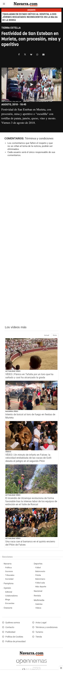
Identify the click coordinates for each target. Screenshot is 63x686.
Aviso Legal (40, 622)
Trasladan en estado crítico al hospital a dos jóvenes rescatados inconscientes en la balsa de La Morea (29, 17)
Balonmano (40, 579)
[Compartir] (19, 54)
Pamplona (8, 583)
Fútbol (38, 567)
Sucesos (9, 571)
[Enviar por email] (43, 54)
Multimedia (39, 600)
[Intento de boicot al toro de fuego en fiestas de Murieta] (31, 395)
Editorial (8, 592)
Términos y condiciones (39, 138)
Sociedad (9, 579)
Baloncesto (40, 571)
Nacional (38, 591)
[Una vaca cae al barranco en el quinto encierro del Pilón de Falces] (31, 522)
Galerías (39, 604)
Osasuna (8, 608)
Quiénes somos (12, 622)
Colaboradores (11, 596)
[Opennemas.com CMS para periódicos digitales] (31, 664)
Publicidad (10, 632)
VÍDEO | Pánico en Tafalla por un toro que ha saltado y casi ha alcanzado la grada (29, 376)
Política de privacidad (15, 641)
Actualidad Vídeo (12, 371)
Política (8, 567)
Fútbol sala (40, 583)
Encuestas (9, 603)
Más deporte (40, 586)
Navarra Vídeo (11, 411)
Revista (37, 595)
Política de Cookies (14, 636)
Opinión (7, 588)
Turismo (39, 632)
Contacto (9, 627)
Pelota (38, 575)
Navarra (7, 563)
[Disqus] (31, 201)
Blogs (7, 599)
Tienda (38, 636)
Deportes (38, 563)
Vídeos (8, 452)
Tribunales (9, 575)
